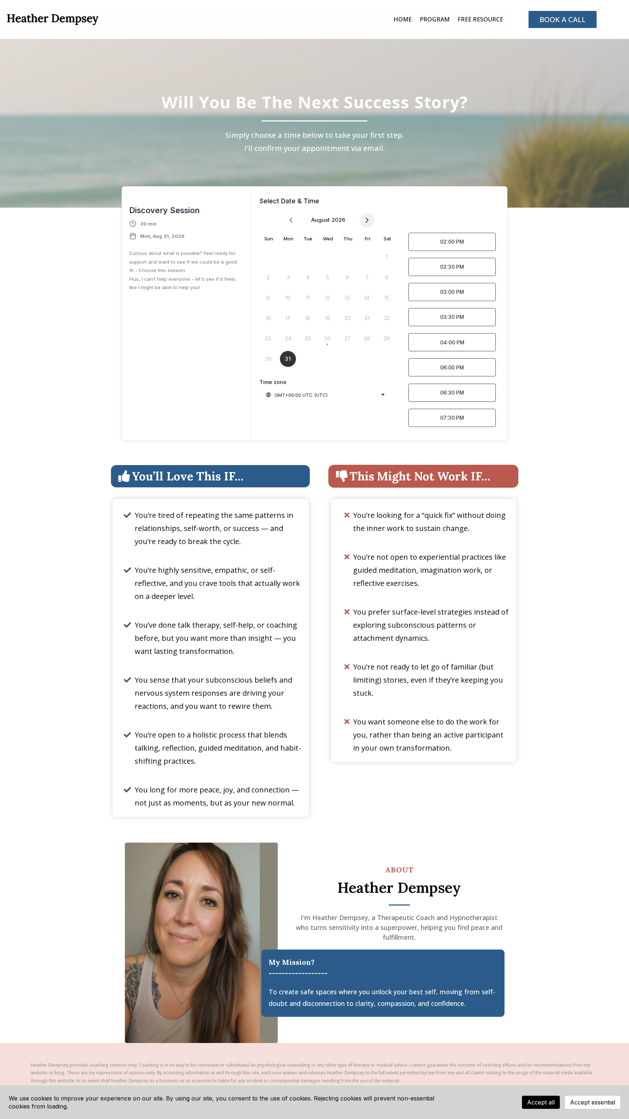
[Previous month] (291, 220)
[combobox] (325, 395)
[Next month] (367, 220)
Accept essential (592, 1102)
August (320, 219)
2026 (338, 219)
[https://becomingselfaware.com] (52, 19)
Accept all (541, 1102)
